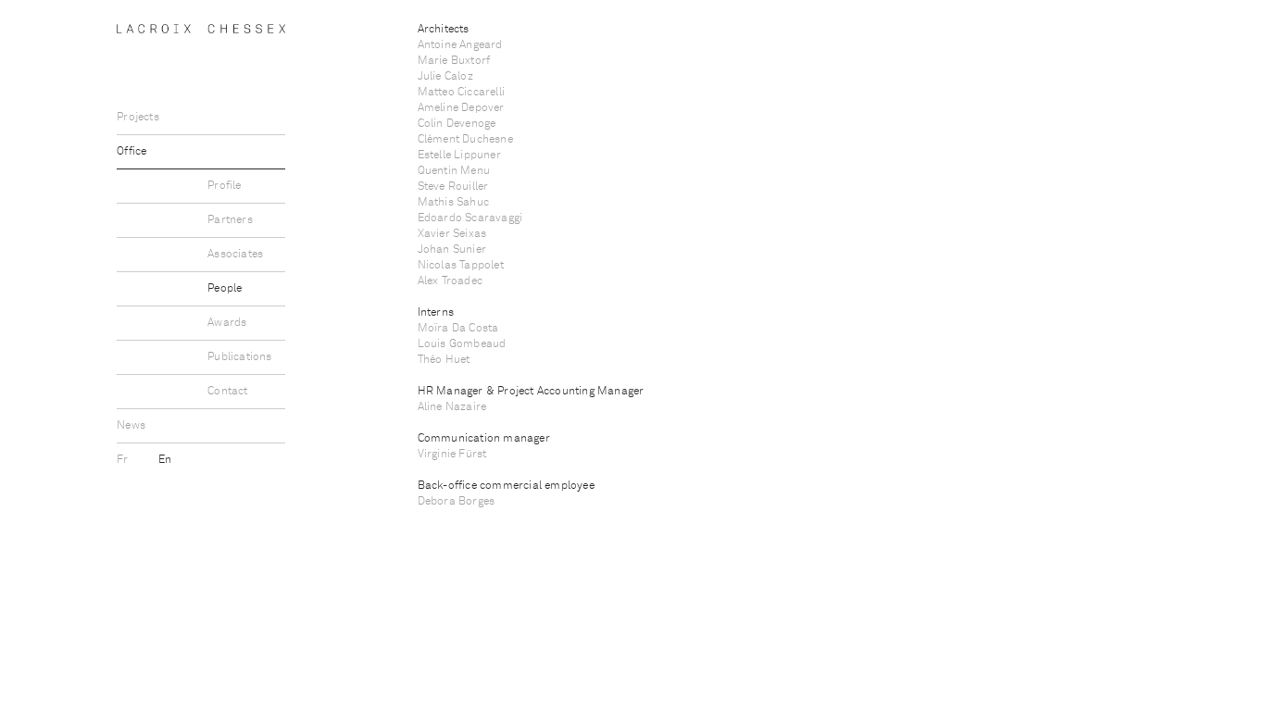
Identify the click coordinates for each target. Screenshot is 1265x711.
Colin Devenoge (457, 124)
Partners (230, 220)
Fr (124, 460)
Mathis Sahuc (453, 202)
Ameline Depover (461, 108)
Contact (227, 391)
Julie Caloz (445, 76)
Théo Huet (444, 360)
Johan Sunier (452, 250)
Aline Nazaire (452, 407)
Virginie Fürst (452, 454)
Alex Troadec (450, 281)
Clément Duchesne (465, 139)
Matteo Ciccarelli (461, 92)
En (164, 460)
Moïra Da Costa (458, 328)
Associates (235, 254)
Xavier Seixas (452, 234)
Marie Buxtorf (454, 61)
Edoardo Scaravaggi (470, 218)
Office (131, 151)
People (224, 288)
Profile (224, 186)
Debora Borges (456, 501)
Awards (226, 323)
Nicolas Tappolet (461, 265)
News (131, 425)
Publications (239, 357)
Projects (138, 117)
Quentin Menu (454, 171)
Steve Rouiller (453, 187)
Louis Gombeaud (462, 344)
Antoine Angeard (460, 45)
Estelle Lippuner (459, 155)
